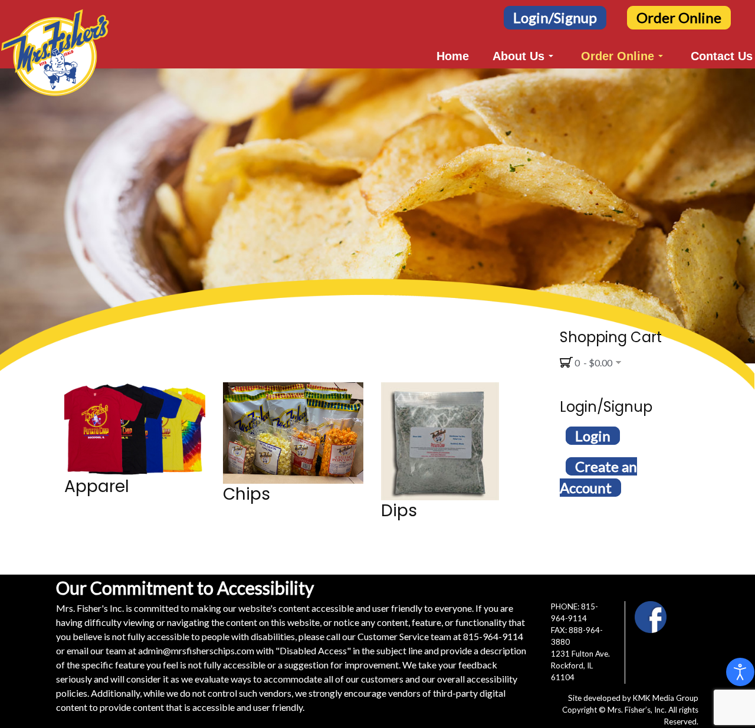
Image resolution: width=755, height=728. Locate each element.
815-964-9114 (493, 636)
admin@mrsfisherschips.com (196, 650)
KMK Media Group (665, 698)
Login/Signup (555, 17)
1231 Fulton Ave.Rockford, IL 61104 (580, 665)
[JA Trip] (55, 15)
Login (592, 435)
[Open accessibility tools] (740, 672)
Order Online (678, 17)
